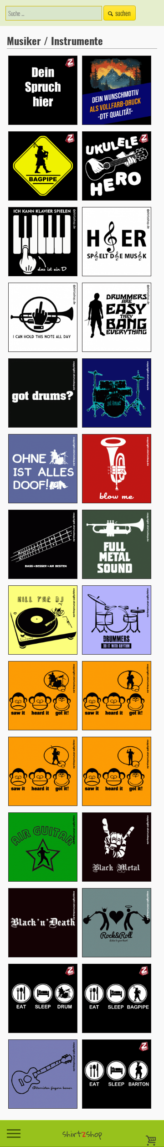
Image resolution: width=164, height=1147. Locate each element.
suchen (123, 13)
